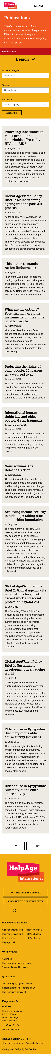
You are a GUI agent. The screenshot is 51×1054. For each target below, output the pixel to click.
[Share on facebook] (19, 910)
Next (37, 845)
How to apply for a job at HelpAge (17, 963)
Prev (13, 846)
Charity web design (12, 1049)
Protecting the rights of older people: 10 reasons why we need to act (24, 370)
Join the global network (25, 892)
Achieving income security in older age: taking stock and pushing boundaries (25, 516)
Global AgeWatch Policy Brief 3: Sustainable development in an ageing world (25, 667)
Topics (5, 85)
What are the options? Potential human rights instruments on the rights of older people (24, 315)
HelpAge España (33, 934)
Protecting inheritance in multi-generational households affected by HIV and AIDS (24, 138)
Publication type (10, 70)
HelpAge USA (8, 942)
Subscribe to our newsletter (25, 901)
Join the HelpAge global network (17, 984)
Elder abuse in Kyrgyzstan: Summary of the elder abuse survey (25, 790)
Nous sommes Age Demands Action (19, 468)
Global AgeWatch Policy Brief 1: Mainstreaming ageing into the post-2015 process (24, 202)
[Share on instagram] (24, 910)
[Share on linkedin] (36, 910)
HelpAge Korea (33, 938)
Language (7, 99)
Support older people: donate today (18, 988)
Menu (38, 6)
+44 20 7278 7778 (10, 1025)
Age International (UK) (12, 930)
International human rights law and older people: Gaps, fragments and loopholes (24, 418)
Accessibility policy (35, 1043)
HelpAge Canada (34, 930)
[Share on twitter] (14, 910)
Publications (9, 51)
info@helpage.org (10, 1029)
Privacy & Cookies (22, 1038)
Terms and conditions (12, 1043)
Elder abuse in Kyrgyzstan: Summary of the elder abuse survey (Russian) (25, 733)
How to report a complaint (14, 992)
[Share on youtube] (30, 910)
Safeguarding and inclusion (15, 967)
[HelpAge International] (10, 5)
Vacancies (7, 959)
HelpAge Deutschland (12, 934)
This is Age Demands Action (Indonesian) (21, 266)
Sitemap (6, 1038)
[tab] (9, 51)
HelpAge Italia (8, 938)
